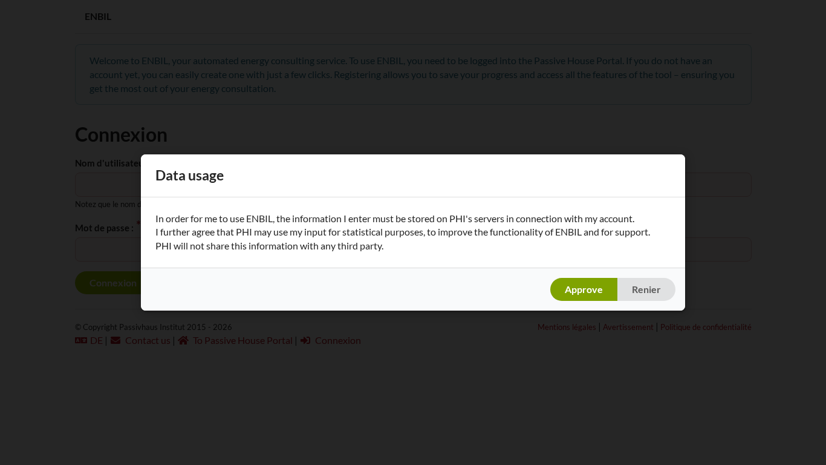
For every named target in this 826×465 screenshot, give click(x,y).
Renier (646, 289)
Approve (584, 289)
